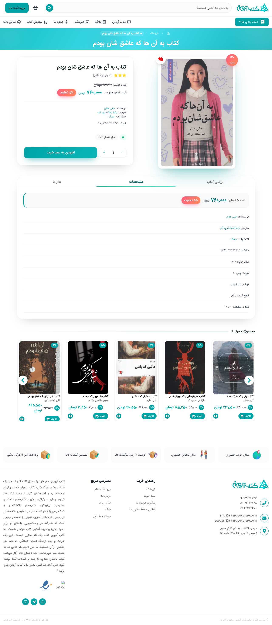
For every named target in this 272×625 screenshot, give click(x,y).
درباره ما (106, 496)
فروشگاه (154, 33)
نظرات (56, 181)
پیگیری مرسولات (145, 503)
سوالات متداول (102, 516)
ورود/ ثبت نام (103, 489)
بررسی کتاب (215, 181)
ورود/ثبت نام (17, 8)
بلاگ (108, 509)
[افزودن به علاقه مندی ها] (161, 59)
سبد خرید (149, 496)
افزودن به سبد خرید (61, 152)
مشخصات (136, 181)
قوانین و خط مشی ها (142, 509)
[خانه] (168, 33)
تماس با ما (105, 503)
